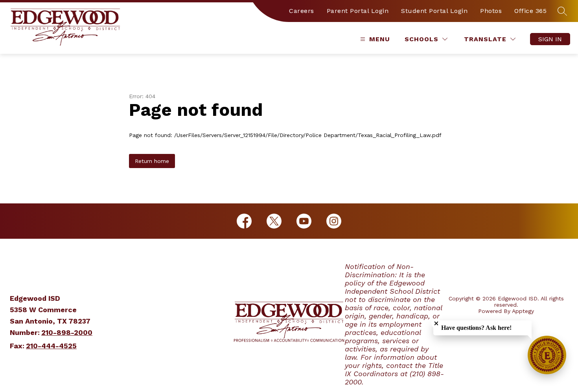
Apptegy (523, 311)
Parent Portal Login (358, 11)
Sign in (550, 39)
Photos (491, 11)
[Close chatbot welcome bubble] (436, 323)
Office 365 (530, 11)
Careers (301, 11)
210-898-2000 (66, 332)
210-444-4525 (51, 346)
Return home (152, 161)
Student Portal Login (434, 11)
